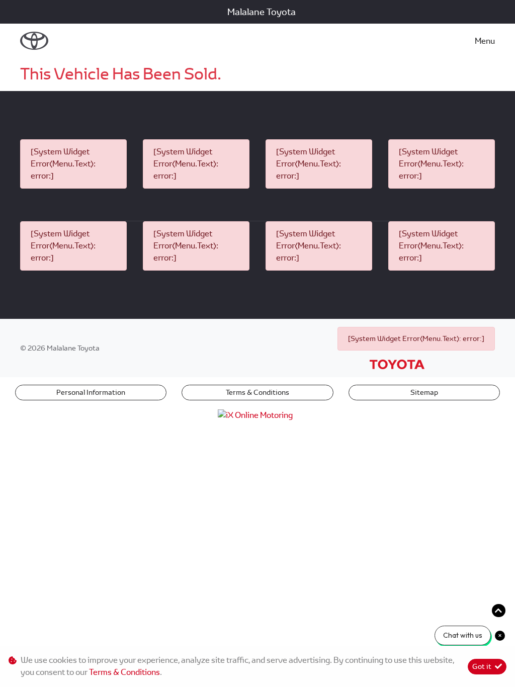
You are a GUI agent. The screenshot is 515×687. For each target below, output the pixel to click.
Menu (485, 41)
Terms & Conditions (257, 392)
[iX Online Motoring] (258, 414)
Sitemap (424, 392)
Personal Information (90, 392)
